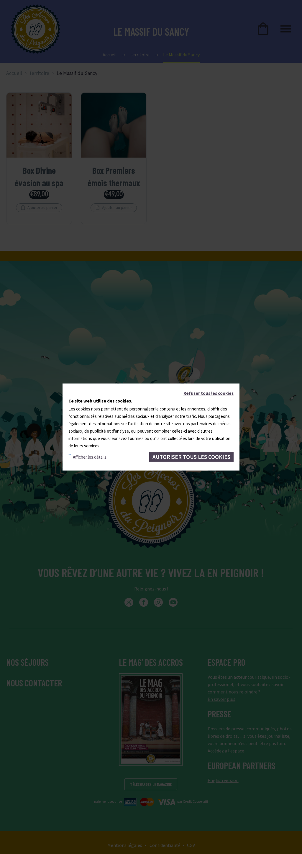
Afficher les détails (89, 457)
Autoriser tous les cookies (191, 456)
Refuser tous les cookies (208, 393)
